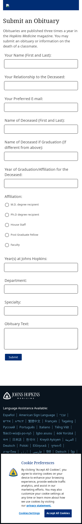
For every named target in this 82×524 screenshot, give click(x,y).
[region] (41, 488)
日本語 (17, 439)
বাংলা (5, 439)
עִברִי (62, 415)
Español (8, 415)
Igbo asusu (44, 433)
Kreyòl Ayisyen (50, 439)
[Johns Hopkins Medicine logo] (41, 396)
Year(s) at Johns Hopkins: (26, 258)
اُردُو (24, 452)
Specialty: (13, 302)
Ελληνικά (39, 445)
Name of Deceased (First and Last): (35, 120)
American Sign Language (37, 415)
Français (51, 421)
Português (27, 427)
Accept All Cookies (58, 513)
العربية (69, 439)
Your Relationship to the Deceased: (35, 76)
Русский (9, 427)
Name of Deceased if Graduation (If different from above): (35, 144)
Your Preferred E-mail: (24, 98)
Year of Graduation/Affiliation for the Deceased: (36, 172)
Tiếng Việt (62, 427)
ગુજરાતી (56, 445)
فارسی (37, 452)
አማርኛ (19, 421)
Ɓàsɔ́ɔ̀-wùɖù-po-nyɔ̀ (17, 433)
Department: (16, 280)
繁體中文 (34, 421)
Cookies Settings (29, 513)
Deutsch (9, 445)
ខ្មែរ (73, 452)
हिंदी (48, 452)
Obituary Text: (17, 323)
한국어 (30, 439)
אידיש (6, 421)
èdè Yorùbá (65, 433)
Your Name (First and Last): (28, 55)
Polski (24, 445)
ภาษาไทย (9, 452)
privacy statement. (39, 505)
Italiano (44, 427)
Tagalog (67, 421)
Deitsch (60, 452)
